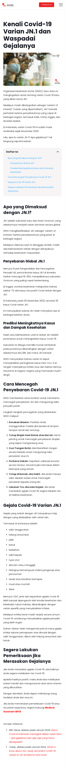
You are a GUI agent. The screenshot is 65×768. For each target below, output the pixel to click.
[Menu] (61, 5)
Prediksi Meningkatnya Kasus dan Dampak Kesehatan (31, 170)
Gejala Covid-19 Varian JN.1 (21, 182)
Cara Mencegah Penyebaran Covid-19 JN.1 (29, 177)
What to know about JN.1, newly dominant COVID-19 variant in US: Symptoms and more (32, 750)
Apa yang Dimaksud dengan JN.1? (25, 158)
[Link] (8, 4)
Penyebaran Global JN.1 (22, 163)
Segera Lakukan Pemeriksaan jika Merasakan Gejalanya (31, 189)
